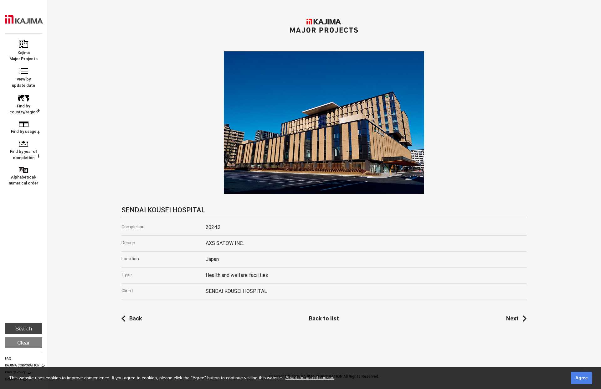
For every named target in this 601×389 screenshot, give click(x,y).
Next (512, 318)
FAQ (8, 358)
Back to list (324, 318)
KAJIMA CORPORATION (24, 19)
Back (135, 318)
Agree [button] (581, 377)
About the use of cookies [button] (309, 377)
